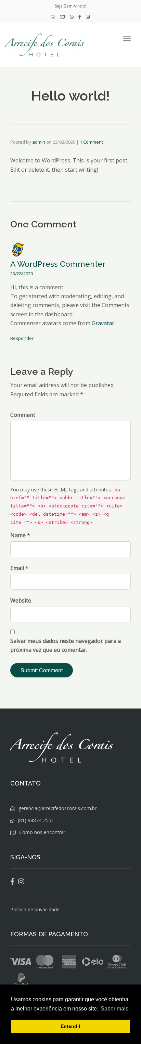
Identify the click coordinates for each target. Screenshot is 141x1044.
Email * (19, 568)
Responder (22, 338)
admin (38, 142)
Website (20, 600)
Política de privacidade (35, 909)
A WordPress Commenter (57, 263)
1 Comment (91, 142)
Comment (22, 415)
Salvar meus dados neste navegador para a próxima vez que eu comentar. (65, 645)
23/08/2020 (21, 273)
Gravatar (103, 323)
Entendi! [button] (70, 1026)
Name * (20, 535)
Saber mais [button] (114, 1009)
